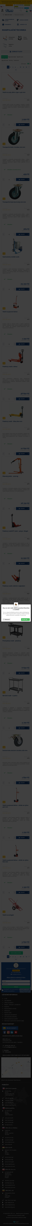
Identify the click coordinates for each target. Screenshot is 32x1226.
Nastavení (7, 619)
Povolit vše (24, 619)
